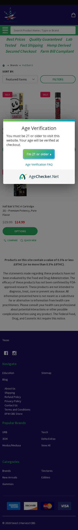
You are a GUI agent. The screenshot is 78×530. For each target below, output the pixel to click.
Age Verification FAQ (39, 164)
